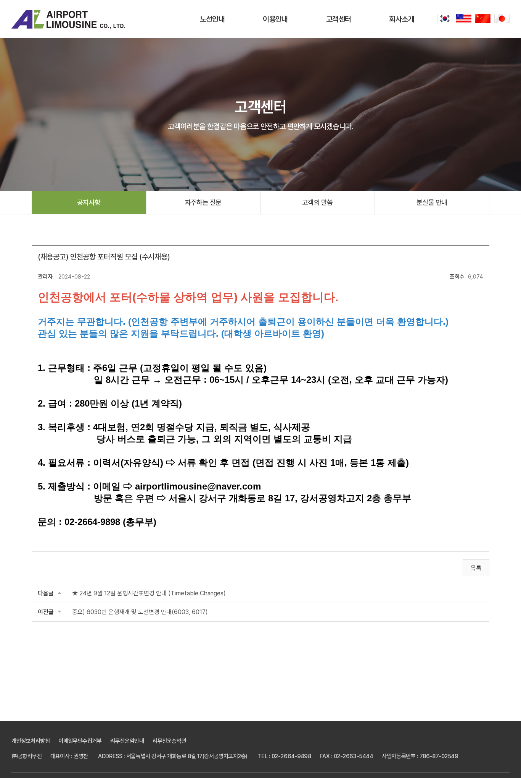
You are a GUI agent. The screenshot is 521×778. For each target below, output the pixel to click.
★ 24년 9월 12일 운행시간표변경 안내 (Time (149, 593)
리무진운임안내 (127, 740)
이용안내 (275, 19)
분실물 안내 (431, 202)
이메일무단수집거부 (79, 740)
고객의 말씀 (317, 202)
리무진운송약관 (169, 740)
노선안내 (212, 19)
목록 (476, 568)
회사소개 (401, 19)
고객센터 (338, 19)
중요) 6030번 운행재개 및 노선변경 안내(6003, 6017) (140, 612)
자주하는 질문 (203, 202)
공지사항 (89, 202)
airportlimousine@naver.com (198, 486)
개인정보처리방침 (30, 740)
